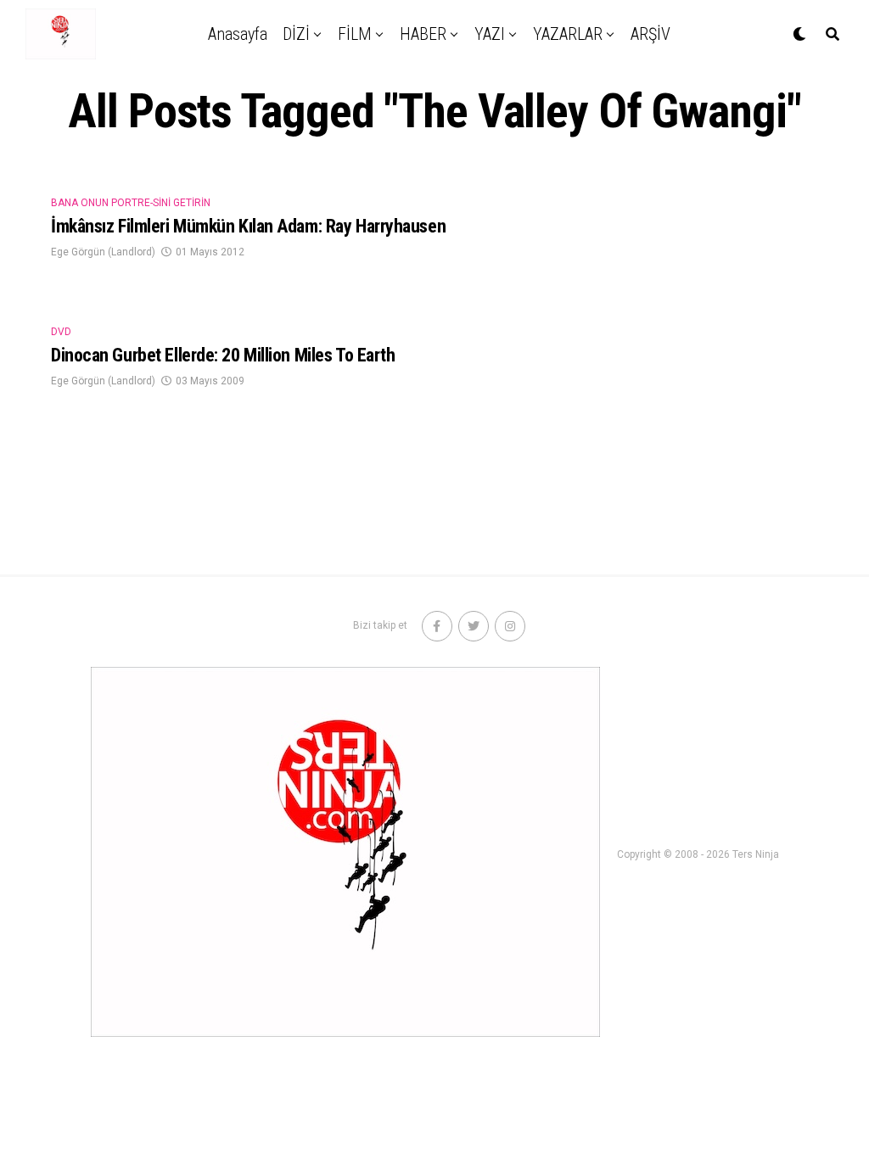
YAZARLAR (568, 34)
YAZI (489, 34)
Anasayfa (237, 34)
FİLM (355, 34)
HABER (423, 34)
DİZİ (296, 34)
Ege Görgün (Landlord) (103, 252)
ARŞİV (650, 34)
